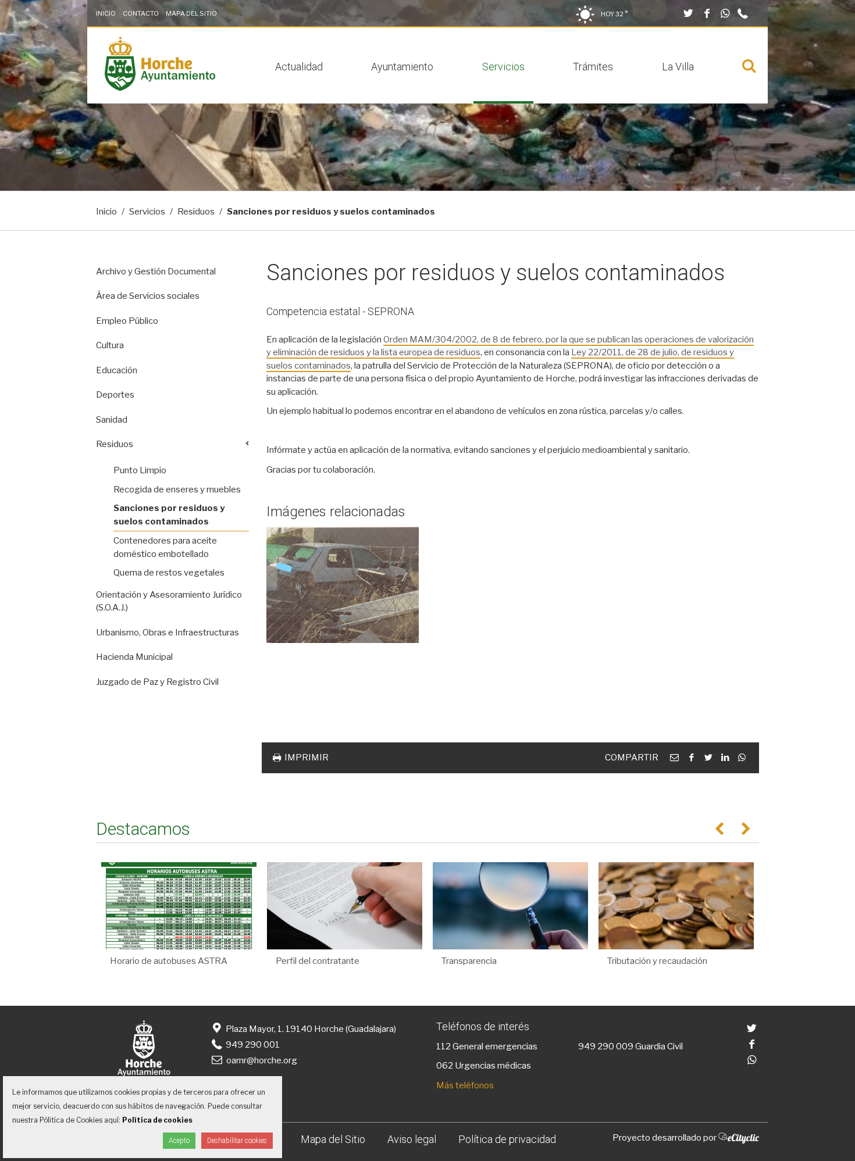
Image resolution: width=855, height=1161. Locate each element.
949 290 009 (605, 1046)
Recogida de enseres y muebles (177, 489)
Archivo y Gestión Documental (156, 271)
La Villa (678, 66)
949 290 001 (252, 1044)
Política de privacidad (507, 1139)
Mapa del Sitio (191, 13)
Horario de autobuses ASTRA (168, 961)
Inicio (106, 13)
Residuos (196, 211)
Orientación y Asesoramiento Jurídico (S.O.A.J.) (169, 601)
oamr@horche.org (261, 1060)
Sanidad (111, 420)
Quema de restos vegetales (169, 572)
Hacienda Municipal (134, 657)
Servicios (503, 66)
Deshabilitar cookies (237, 1141)
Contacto (141, 13)
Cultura (110, 345)
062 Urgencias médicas (483, 1065)
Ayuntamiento (402, 66)
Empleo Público (127, 321)
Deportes (115, 395)
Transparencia (469, 961)
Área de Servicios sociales (148, 296)
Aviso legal (411, 1139)
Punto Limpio (139, 470)
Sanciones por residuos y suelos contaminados (169, 515)
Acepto (179, 1141)
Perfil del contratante (317, 961)
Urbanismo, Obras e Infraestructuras (167, 632)
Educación (116, 370)
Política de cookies (157, 1120)
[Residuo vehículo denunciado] (342, 585)
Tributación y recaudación (657, 961)
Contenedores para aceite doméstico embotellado (165, 547)
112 (443, 1046)
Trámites (593, 66)
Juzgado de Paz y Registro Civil (157, 682)
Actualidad (299, 66)
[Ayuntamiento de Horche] (160, 88)
